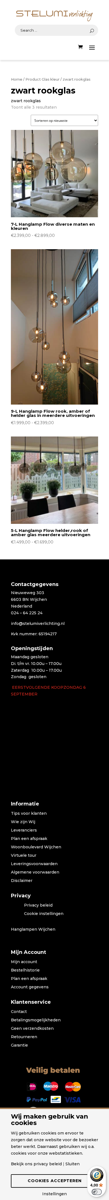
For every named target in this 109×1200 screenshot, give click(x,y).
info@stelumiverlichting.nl (38, 623)
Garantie (19, 1045)
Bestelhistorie (25, 970)
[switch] (97, 1192)
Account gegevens (30, 987)
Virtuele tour (23, 855)
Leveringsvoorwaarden (34, 864)
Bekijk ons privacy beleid (36, 1164)
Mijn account (24, 962)
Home (16, 79)
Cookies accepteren (55, 1180)
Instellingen (54, 1194)
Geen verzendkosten (32, 1028)
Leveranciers (24, 830)
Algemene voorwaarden (35, 872)
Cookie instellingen (43, 914)
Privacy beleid (38, 905)
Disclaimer (21, 881)
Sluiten (72, 1164)
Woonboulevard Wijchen (36, 847)
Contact (19, 1012)
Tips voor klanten (29, 813)
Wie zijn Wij (23, 822)
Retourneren (24, 1037)
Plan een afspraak (29, 839)
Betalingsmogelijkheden (36, 1020)
